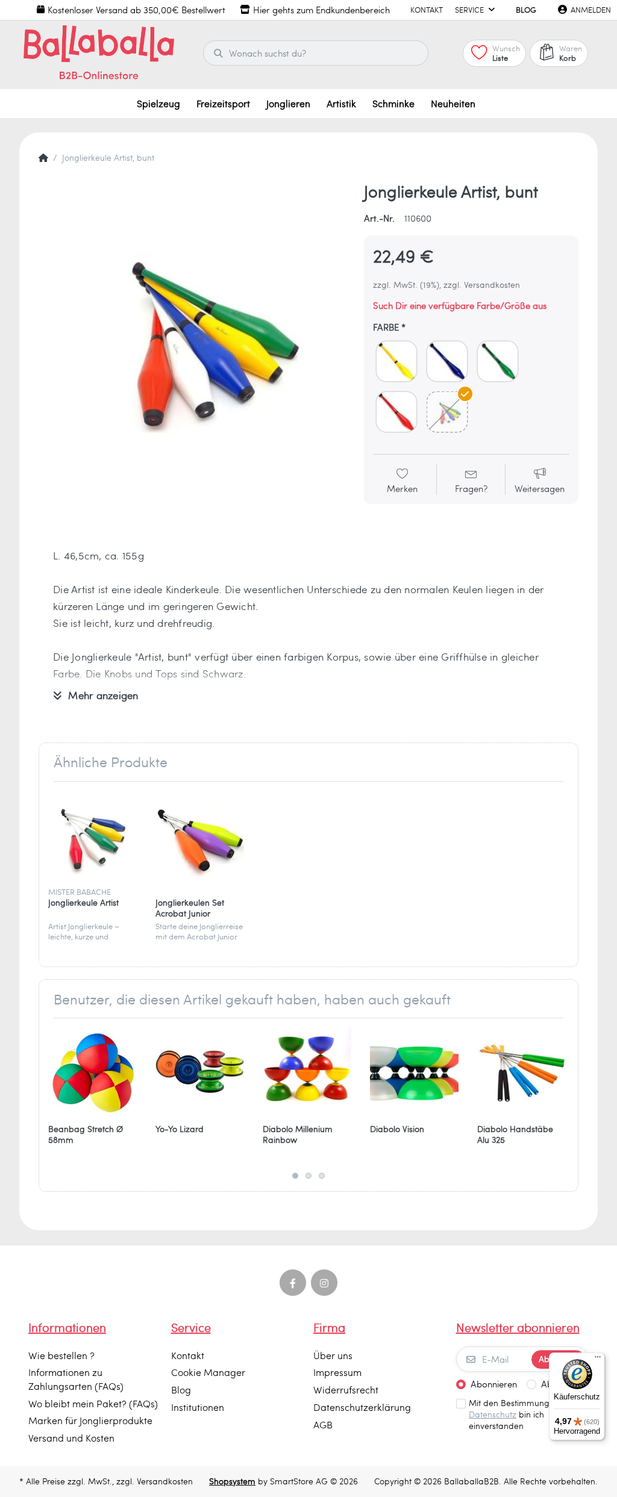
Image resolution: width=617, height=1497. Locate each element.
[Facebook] (293, 1282)
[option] (192, 334)
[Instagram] (324, 1282)
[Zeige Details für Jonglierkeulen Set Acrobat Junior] (199, 835)
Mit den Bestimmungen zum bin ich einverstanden (523, 1414)
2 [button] (308, 1175)
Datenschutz (492, 1414)
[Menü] (597, 1359)
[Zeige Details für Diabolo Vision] (414, 1071)
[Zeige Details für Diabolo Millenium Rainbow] (307, 1071)
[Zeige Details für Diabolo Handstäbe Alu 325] (521, 1071)
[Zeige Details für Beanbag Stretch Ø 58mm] (92, 1071)
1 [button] (295, 1175)
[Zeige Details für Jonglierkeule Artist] (92, 835)
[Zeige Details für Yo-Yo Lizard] (199, 1071)
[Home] (43, 158)
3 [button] (322, 1175)
